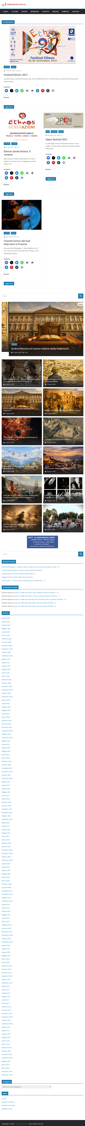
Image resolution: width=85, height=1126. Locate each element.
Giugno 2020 (6, 870)
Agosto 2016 (6, 1027)
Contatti (45, 11)
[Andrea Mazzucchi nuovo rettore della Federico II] (42, 303)
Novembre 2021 (7, 812)
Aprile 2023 (6, 755)
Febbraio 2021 (7, 843)
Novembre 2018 (7, 935)
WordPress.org (7, 1109)
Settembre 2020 (7, 860)
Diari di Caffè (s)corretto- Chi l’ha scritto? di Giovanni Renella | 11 (37, 596)
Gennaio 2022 (6, 806)
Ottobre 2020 (6, 857)
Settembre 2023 (7, 738)
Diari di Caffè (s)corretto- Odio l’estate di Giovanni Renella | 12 (36, 593)
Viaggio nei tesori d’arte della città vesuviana (62, 410)
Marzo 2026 (6, 635)
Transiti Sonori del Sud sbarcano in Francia (17, 242)
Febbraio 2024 (7, 720)
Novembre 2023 (7, 731)
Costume (7, 143)
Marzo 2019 (6, 922)
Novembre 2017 (7, 976)
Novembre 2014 (7, 1075)
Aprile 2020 (6, 877)
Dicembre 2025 (7, 646)
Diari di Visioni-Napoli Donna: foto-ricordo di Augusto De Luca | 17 (62, 496)
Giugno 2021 (6, 830)
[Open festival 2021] (63, 120)
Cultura (15, 11)
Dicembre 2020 (7, 850)
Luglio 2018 (6, 949)
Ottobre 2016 (6, 1020)
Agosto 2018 (6, 945)
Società (24, 11)
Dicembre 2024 (7, 686)
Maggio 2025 (6, 669)
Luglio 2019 (6, 908)
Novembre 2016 (7, 1017)
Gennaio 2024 (6, 724)
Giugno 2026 (6, 625)
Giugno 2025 (6, 666)
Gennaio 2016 (6, 1051)
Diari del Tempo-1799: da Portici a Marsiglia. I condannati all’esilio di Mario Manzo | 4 (21, 496)
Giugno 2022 (6, 789)
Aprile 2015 (6, 1065)
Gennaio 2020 (6, 887)
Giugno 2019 (6, 911)
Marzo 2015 (6, 1068)
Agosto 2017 (6, 986)
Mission (55, 11)
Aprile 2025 (6, 673)
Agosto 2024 (6, 700)
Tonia (19, 71)
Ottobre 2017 (6, 979)
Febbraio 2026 (7, 639)
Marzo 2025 (6, 676)
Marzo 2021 (6, 840)
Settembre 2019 (7, 901)
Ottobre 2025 (6, 652)
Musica (13, 67)
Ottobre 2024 (6, 693)
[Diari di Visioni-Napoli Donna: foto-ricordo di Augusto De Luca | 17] (63, 489)
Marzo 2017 (6, 1003)
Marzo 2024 (6, 717)
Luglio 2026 (6, 622)
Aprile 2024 (6, 714)
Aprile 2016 (6, 1041)
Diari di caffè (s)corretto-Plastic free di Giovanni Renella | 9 (35, 603)
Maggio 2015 (6, 1061)
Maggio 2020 (6, 874)
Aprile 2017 (6, 1000)
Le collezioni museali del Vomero (57, 439)
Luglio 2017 (6, 990)
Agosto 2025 (6, 659)
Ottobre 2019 (6, 898)
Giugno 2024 (6, 707)
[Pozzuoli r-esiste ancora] (63, 518)
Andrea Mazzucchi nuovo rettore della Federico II (32, 348)
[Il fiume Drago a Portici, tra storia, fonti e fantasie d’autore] (63, 373)
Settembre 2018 (7, 942)
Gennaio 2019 (6, 928)
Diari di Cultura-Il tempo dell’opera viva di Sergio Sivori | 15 (19, 525)
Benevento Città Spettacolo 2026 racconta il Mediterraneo (20, 467)
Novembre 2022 (7, 772)
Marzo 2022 (6, 799)
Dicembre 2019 (7, 891)
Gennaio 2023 (6, 765)
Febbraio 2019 (7, 925)
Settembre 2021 (7, 819)
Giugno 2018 (6, 952)
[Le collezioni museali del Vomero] (63, 431)
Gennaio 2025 (6, 683)
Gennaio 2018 (6, 969)
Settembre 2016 (7, 1024)
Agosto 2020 (6, 864)
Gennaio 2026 (6, 642)
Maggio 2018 (6, 956)
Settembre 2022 (7, 778)
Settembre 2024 (7, 697)
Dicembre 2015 (7, 1054)
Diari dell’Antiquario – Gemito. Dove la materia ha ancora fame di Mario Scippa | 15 (21, 380)
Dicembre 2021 (7, 809)
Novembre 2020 (7, 853)
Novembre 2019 (7, 894)
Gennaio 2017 (6, 1010)
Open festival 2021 (57, 139)
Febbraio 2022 (7, 802)
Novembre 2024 (7, 690)
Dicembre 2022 (7, 768)
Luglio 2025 (6, 663)
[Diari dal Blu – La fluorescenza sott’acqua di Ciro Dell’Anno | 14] (22, 431)
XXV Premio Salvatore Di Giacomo (58, 468)
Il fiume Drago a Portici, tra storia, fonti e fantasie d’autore (61, 380)
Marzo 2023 (6, 758)
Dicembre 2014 (7, 1071)
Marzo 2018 (6, 962)
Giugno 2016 (6, 1034)
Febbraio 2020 (7, 884)
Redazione (35, 11)
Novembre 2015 (7, 1058)
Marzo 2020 (6, 881)
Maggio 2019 (6, 915)
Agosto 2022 (6, 782)
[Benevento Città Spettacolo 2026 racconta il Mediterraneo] (22, 460)
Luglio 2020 (6, 867)
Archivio (75, 11)
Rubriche (65, 11)
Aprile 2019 (6, 918)
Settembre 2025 (7, 656)
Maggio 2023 (6, 751)
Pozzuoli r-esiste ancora (54, 527)
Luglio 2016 (6, 1031)
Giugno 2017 (6, 993)
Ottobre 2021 (6, 816)
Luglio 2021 (6, 826)
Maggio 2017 (6, 996)
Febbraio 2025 (7, 680)
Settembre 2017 (7, 983)
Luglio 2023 (6, 744)
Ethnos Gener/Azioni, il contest (17, 153)
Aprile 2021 (6, 836)
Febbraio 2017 (7, 1007)
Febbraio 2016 (7, 1048)
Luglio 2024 (6, 703)
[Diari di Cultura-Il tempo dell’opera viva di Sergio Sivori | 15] (22, 518)
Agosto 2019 (6, 904)
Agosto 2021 (6, 823)
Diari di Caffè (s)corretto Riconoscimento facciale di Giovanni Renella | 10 (40, 599)
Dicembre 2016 (7, 1013)
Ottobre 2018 (6, 939)
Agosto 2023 (6, 741)
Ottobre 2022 (6, 775)
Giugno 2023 (6, 748)
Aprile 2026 (6, 632)
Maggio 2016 (6, 1037)
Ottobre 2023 (6, 734)
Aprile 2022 (6, 795)
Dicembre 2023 (7, 727)
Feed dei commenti (8, 1105)
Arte (47, 131)
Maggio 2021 (6, 833)
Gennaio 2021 (6, 847)
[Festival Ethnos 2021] (42, 45)
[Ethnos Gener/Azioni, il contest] (21, 126)
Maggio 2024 (6, 710)
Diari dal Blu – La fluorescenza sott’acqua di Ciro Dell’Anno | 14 (20, 438)
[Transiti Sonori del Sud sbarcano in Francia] (21, 215)
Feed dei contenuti (8, 1102)
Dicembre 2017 (7, 973)
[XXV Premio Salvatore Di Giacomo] (63, 460)
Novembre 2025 (7, 649)
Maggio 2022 (6, 792)
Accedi (4, 1099)
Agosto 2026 (6, 618)
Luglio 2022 (6, 785)
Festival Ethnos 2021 (16, 74)
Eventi (5, 11)
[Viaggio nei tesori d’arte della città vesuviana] (63, 402)
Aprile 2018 (6, 959)
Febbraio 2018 (7, 966)
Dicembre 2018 (7, 932)
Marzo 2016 (6, 1044)
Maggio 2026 (6, 628)
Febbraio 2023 (7, 761)
